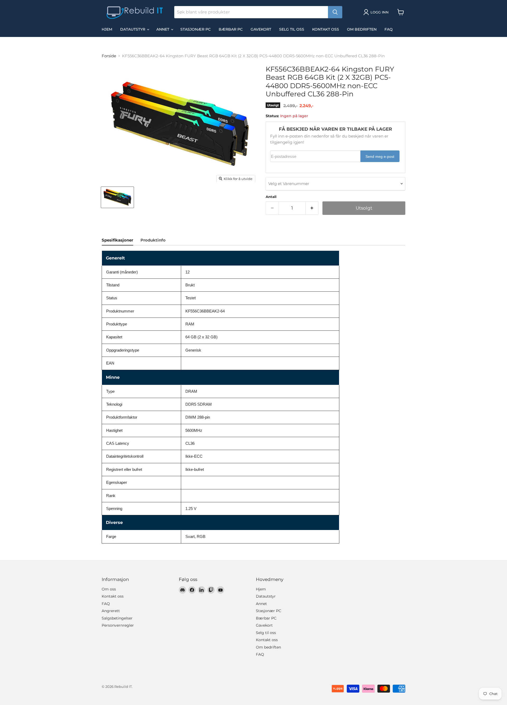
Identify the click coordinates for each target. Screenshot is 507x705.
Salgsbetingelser (117, 618)
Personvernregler (118, 625)
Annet (163, 29)
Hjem (107, 29)
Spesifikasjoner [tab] (117, 240)
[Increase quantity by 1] (312, 208)
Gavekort (261, 29)
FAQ (388, 29)
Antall (271, 197)
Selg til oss (291, 29)
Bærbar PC (231, 29)
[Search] (335, 12)
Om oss (109, 589)
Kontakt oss (325, 29)
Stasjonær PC (195, 29)
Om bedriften (362, 29)
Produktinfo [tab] (153, 240)
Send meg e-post (379, 157)
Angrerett (111, 610)
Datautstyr (133, 29)
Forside (109, 56)
